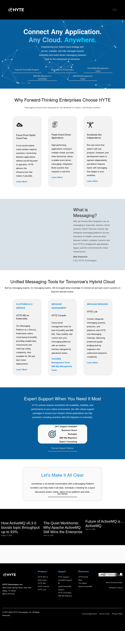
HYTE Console (43, 586)
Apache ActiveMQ (85, 586)
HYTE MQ (42, 583)
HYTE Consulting (64, 593)
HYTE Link (42, 590)
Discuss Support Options (62, 448)
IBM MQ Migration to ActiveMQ (42, 77)
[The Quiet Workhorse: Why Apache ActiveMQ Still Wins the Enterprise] (63, 517)
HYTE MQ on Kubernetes (43, 578)
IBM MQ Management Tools (82, 77)
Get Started (62, 493)
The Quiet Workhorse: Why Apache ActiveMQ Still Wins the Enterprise (62, 527)
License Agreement (89, 614)
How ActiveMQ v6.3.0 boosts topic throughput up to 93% (20, 527)
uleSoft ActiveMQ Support (64, 588)
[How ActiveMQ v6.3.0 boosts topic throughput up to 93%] (21, 517)
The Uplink (82, 583)
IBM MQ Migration (65, 596)
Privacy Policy (117, 614)
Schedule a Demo (116, 588)
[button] (35, 232)
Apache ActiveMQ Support (27, 69)
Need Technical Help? (114, 582)
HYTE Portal (83, 577)
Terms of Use (104, 614)
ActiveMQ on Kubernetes (62, 69)
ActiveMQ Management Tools (97, 69)
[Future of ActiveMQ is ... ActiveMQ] (105, 516)
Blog (80, 580)
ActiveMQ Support (65, 580)
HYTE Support (63, 577)
